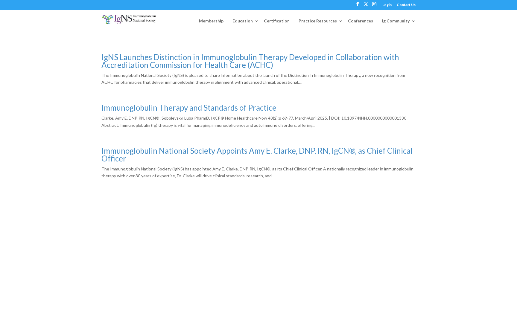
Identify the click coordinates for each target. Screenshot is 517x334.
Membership (211, 20)
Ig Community (396, 20)
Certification (277, 20)
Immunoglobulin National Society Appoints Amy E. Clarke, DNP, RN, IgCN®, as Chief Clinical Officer (257, 154)
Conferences (360, 20)
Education (242, 20)
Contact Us (406, 5)
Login (387, 5)
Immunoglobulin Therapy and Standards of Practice (188, 107)
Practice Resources (318, 20)
